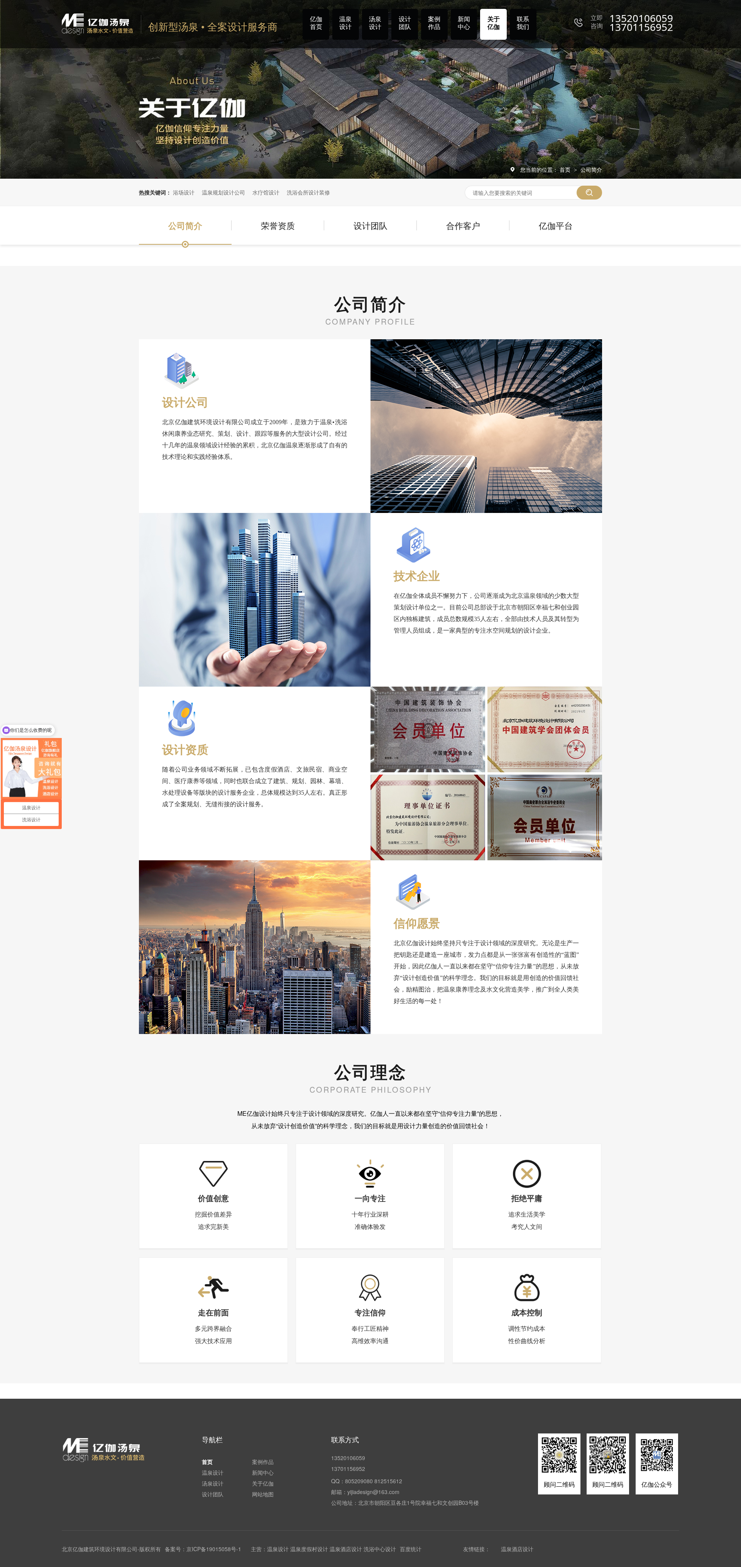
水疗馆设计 (265, 192)
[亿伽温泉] (104, 1450)
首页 (566, 169)
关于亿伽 (493, 22)
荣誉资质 (278, 225)
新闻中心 (464, 22)
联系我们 (523, 22)
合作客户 (463, 225)
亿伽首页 (316, 22)
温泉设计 (345, 22)
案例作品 (434, 22)
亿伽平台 (556, 225)
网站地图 (263, 1494)
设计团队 (405, 22)
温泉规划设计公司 (223, 192)
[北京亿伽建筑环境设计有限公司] (97, 24)
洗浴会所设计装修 (308, 192)
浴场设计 (184, 192)
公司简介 (591, 169)
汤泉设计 (375, 22)
